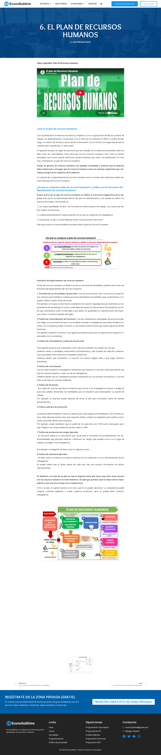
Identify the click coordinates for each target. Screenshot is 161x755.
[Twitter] (129, 736)
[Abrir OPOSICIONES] (84, 3)
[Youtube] (133, 736)
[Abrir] (104, 3)
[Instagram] (138, 736)
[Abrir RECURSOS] (50, 3)
